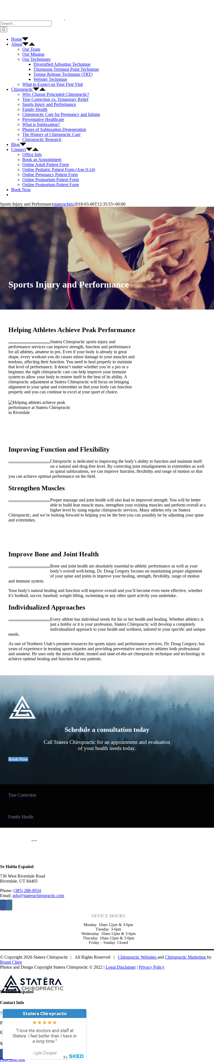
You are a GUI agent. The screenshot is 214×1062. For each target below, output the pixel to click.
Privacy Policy (151, 967)
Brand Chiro (11, 962)
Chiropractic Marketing (186, 957)
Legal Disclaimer (121, 967)
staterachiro (64, 204)
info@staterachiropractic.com (38, 895)
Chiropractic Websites (137, 957)
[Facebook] (3, 905)
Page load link (12, 1059)
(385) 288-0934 (27, 890)
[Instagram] (9, 905)
